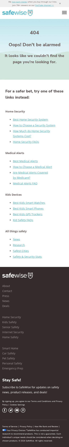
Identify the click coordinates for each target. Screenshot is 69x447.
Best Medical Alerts (25, 161)
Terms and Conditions (41, 401)
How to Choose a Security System (34, 125)
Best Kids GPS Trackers (27, 214)
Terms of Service (9, 426)
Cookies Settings (17, 404)
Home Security (11, 317)
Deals (5, 306)
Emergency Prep (12, 368)
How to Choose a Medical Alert (32, 167)
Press (5, 296)
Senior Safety (10, 327)
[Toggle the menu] (64, 12)
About (6, 286)
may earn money (19, 1)
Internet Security (13, 332)
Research (19, 245)
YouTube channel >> (44, 5)
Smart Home (10, 348)
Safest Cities (21, 251)
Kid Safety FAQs (23, 220)
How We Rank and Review (46, 426)
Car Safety (8, 353)
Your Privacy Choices (16, 430)
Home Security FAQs (26, 142)
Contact (7, 291)
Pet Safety (8, 358)
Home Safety (10, 337)
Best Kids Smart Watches (29, 203)
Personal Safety (12, 363)
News (16, 239)
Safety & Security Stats (27, 256)
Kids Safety (9, 322)
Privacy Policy (26, 426)
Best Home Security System (30, 119)
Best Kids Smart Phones (28, 208)
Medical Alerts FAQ (25, 183)
